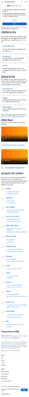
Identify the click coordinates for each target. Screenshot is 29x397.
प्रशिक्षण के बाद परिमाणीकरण (12, 212)
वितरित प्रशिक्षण (7, 107)
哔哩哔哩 (3, 365)
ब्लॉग (2, 358)
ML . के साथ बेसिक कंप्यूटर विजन (13, 168)
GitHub (2, 360)
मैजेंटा (7, 321)
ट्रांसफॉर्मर (10, 116)
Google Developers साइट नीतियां (7, 346)
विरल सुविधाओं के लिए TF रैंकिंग (13, 317)
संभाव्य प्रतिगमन (10, 278)
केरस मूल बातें (6, 56)
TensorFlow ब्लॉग (16, 336)
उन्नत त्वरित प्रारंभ (7, 89)
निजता (5, 386)
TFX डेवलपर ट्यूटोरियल (11, 259)
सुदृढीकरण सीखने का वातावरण (13, 307)
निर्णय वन (8, 291)
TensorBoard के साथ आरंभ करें (13, 191)
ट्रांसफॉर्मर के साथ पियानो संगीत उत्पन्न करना (15, 324)
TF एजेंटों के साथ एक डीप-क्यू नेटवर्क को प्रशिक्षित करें (17, 305)
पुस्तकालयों (10, 179)
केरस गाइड (23, 40)
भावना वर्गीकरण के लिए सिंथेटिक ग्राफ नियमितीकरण (17, 232)
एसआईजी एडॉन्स (11, 246)
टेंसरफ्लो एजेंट (10, 302)
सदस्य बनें (24, 390)
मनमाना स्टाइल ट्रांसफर (11, 202)
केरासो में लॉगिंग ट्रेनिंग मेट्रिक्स (12, 193)
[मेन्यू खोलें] (2, 2)
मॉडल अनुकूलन (10, 207)
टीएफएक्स (9, 256)
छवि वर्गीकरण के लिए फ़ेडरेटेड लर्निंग (14, 219)
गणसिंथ (8, 326)
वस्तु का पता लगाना (10, 201)
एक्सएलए (9, 282)
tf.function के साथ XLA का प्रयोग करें (14, 287)
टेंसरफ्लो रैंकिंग (10, 311)
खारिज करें (14, 20)
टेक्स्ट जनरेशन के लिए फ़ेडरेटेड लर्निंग (14, 221)
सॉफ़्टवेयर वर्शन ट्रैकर (5, 371)
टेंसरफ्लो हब (9, 198)
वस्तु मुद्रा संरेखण (10, 239)
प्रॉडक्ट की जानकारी (5, 374)
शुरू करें (14, 24)
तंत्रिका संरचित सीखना (12, 226)
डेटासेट (8, 266)
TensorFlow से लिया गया (6, 381)
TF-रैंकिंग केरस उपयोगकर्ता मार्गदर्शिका (14, 314)
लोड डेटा (4, 66)
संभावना (8, 273)
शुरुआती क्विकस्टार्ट (8, 46)
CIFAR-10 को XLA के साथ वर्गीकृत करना (15, 285)
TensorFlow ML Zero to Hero (12, 145)
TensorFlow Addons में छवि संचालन (14, 249)
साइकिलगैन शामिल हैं (19, 116)
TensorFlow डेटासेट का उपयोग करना (14, 268)
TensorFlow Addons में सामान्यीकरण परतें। (16, 251)
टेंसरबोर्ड (8, 189)
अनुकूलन (5, 98)
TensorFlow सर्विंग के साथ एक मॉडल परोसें (15, 261)
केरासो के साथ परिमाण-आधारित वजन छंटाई (15, 210)
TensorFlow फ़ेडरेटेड (12, 216)
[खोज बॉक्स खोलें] (22, 2)
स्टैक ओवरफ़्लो (4, 376)
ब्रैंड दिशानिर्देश (4, 378)
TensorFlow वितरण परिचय (12, 276)
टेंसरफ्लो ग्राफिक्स (11, 236)
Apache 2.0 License (5, 345)
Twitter (9, 338)
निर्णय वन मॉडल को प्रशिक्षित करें (13, 294)
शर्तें (2, 386)
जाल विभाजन (9, 242)
